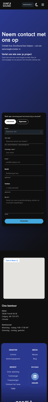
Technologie (13, 376)
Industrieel (10, 121)
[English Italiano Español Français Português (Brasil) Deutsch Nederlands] (28, 4)
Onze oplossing (13, 372)
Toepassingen (13, 380)
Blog (35, 359)
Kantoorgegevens (13, 359)
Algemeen (22, 121)
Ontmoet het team (13, 384)
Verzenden (24, 221)
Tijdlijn (13, 389)
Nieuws (35, 355)
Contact (13, 355)
